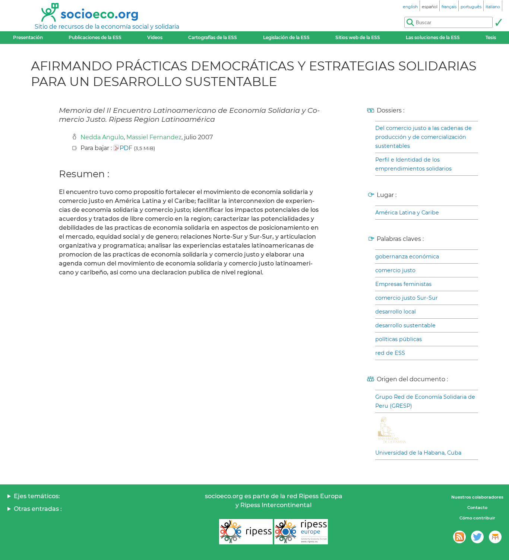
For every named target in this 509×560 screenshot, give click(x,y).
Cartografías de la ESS (212, 37)
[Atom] (459, 537)
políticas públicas (398, 339)
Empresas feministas (403, 284)
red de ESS (390, 353)
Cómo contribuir (477, 518)
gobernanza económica (407, 256)
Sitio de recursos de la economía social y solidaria (107, 26)
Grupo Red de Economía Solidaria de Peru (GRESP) (425, 401)
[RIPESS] (246, 531)
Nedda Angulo (102, 137)
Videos (154, 37)
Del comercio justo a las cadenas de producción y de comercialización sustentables (423, 137)
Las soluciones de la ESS (433, 37)
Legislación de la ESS (286, 37)
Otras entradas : (38, 508)
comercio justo (395, 270)
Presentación (28, 37)
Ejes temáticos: (37, 496)
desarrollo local (395, 311)
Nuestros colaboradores (477, 497)
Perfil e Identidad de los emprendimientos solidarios (413, 164)
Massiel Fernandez (153, 137)
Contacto (477, 507)
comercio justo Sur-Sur (406, 298)
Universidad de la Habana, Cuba (418, 452)
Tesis (491, 37)
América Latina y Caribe (407, 212)
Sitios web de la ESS (357, 37)
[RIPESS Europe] (301, 531)
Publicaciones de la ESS (95, 37)
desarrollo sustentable (405, 325)
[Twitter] (477, 537)
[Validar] (498, 22)
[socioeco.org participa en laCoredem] (495, 537)
